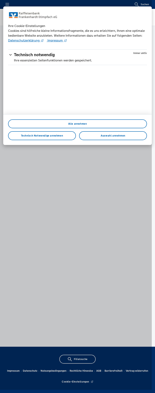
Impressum (55, 40)
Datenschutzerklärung (24, 40)
